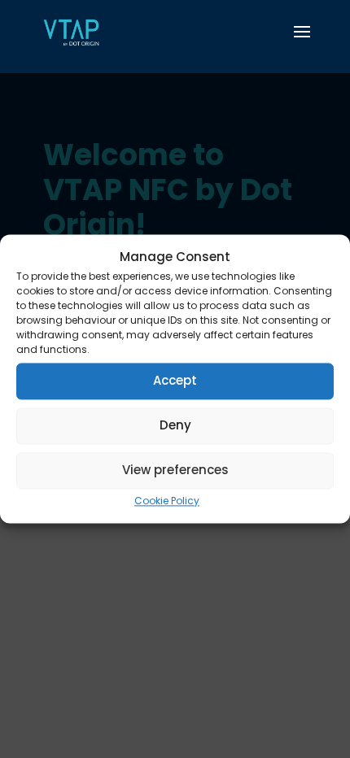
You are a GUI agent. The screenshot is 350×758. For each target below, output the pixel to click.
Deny (175, 425)
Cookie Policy (166, 501)
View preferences (175, 470)
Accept (175, 381)
